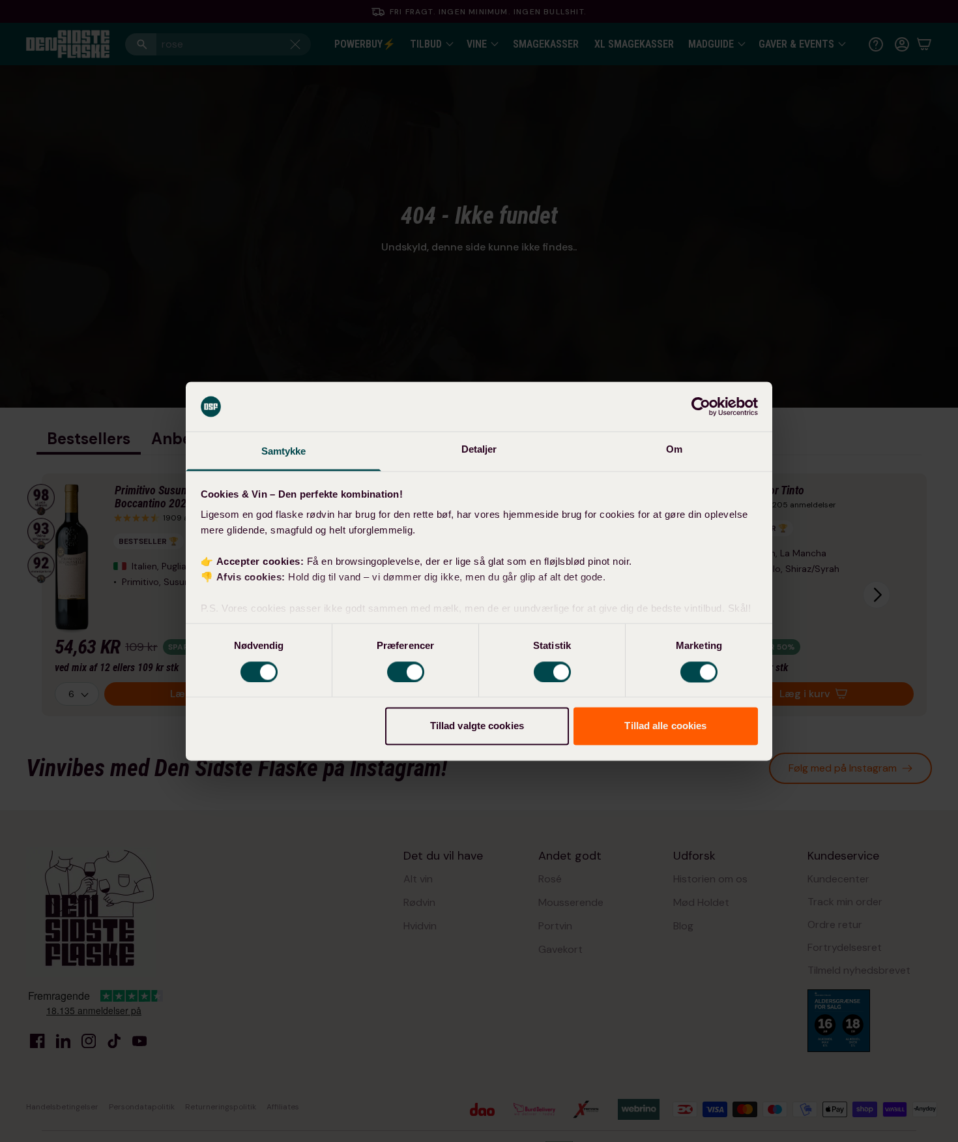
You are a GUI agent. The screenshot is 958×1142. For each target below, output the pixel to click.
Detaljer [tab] (479, 449)
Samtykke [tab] (283, 451)
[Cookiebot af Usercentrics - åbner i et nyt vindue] (701, 406)
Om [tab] (674, 449)
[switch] (405, 671)
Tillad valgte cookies (477, 726)
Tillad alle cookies (665, 726)
